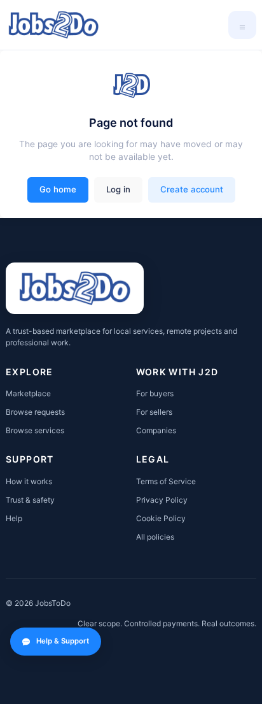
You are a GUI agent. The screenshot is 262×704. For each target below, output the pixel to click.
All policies (155, 537)
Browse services (35, 430)
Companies (156, 430)
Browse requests (35, 412)
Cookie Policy (161, 518)
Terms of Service (166, 481)
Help (14, 518)
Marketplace (28, 393)
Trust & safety (30, 500)
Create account (191, 189)
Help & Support (62, 640)
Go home (57, 189)
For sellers (154, 412)
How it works (29, 481)
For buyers (155, 393)
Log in (118, 189)
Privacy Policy (162, 500)
